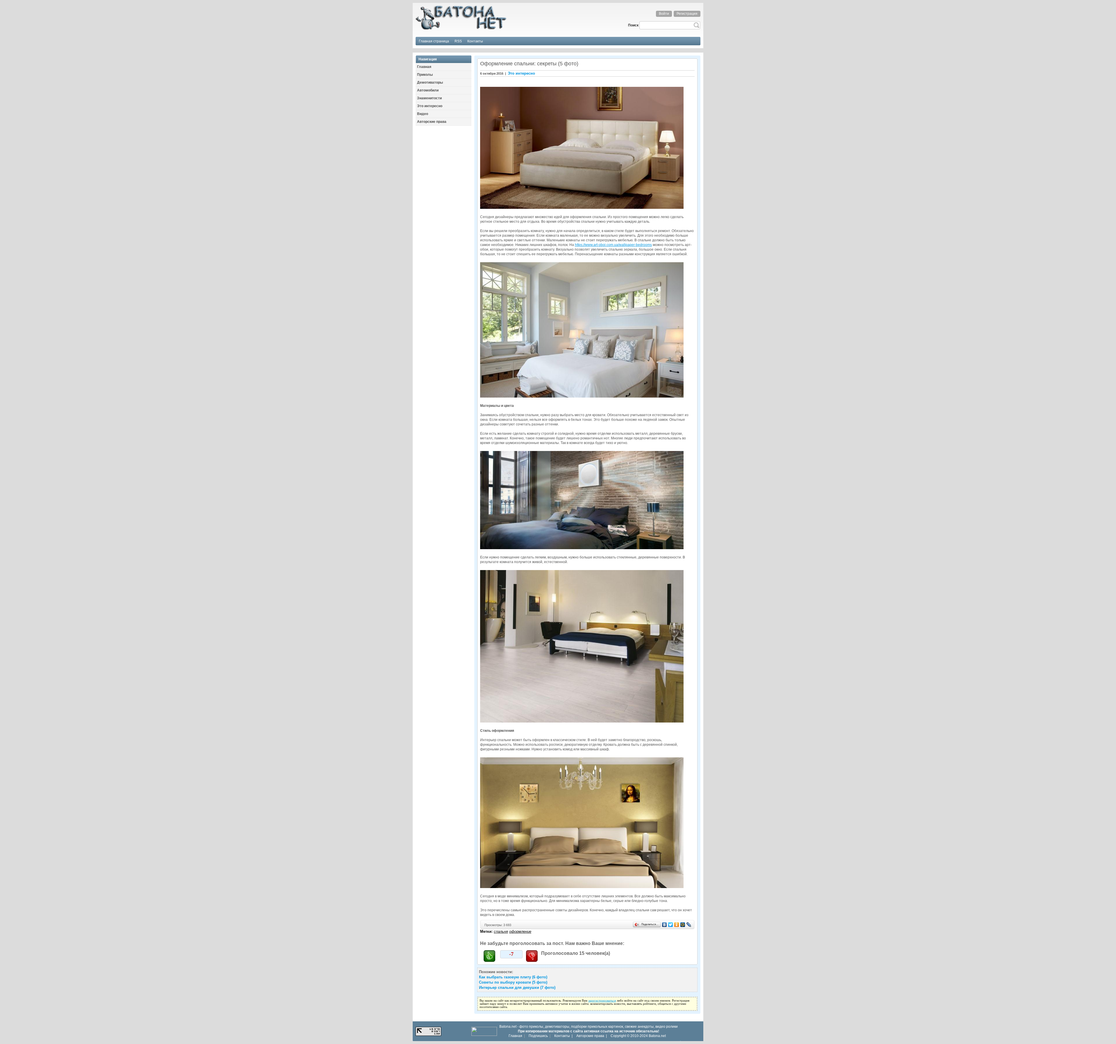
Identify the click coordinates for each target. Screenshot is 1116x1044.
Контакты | (563, 1036)
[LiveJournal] (689, 924)
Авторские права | (591, 1036)
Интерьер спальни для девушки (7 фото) (517, 987)
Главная (515, 1036)
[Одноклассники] (677, 924)
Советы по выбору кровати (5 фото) (513, 982)
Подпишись (538, 1036)
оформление (520, 931)
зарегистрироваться (602, 1000)
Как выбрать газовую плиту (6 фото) (513, 977)
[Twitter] (671, 924)
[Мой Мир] (683, 924)
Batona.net (657, 1036)
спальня (501, 931)
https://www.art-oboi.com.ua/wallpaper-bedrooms (613, 245)
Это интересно (521, 73)
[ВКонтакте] (664, 924)
